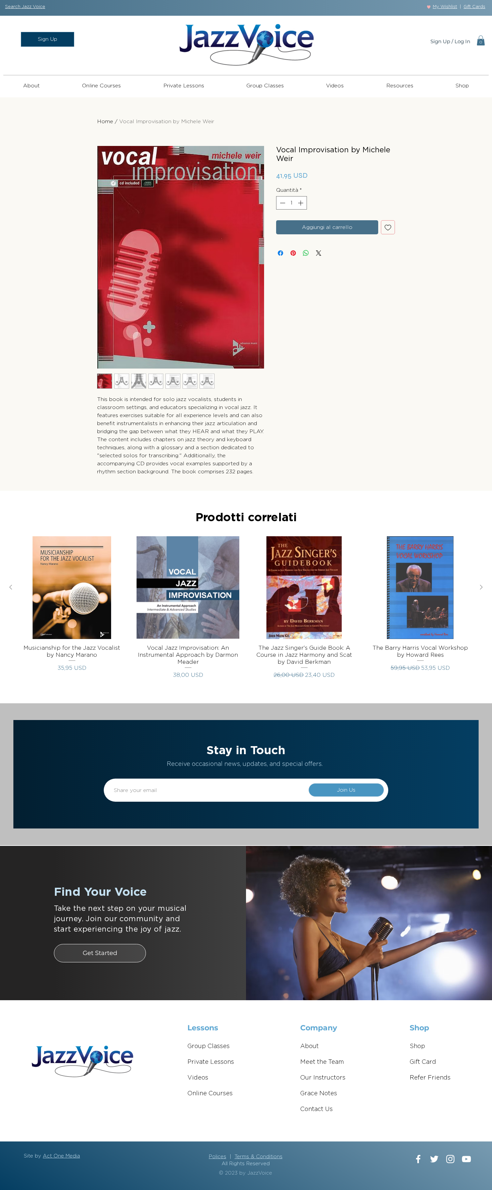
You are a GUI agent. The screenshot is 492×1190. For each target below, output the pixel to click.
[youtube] (466, 1159)
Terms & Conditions (258, 1156)
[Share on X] (319, 253)
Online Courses (210, 1094)
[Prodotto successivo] (481, 587)
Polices (217, 1156)
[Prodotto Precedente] (11, 587)
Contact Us (316, 1109)
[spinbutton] (291, 202)
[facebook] (418, 1159)
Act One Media (61, 1156)
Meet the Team (322, 1062)
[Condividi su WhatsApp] (306, 253)
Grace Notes (318, 1094)
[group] (246, 608)
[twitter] (434, 1159)
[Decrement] (281, 202)
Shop (417, 1046)
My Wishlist (445, 7)
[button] (25, 7)
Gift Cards (474, 7)
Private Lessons (210, 1062)
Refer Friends (430, 1078)
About (309, 1046)
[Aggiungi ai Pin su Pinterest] (293, 253)
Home (105, 121)
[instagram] (450, 1159)
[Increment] (301, 202)
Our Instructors (322, 1078)
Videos (197, 1078)
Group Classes (208, 1046)
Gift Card (423, 1062)
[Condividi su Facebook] (280, 253)
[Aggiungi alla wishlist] (388, 227)
